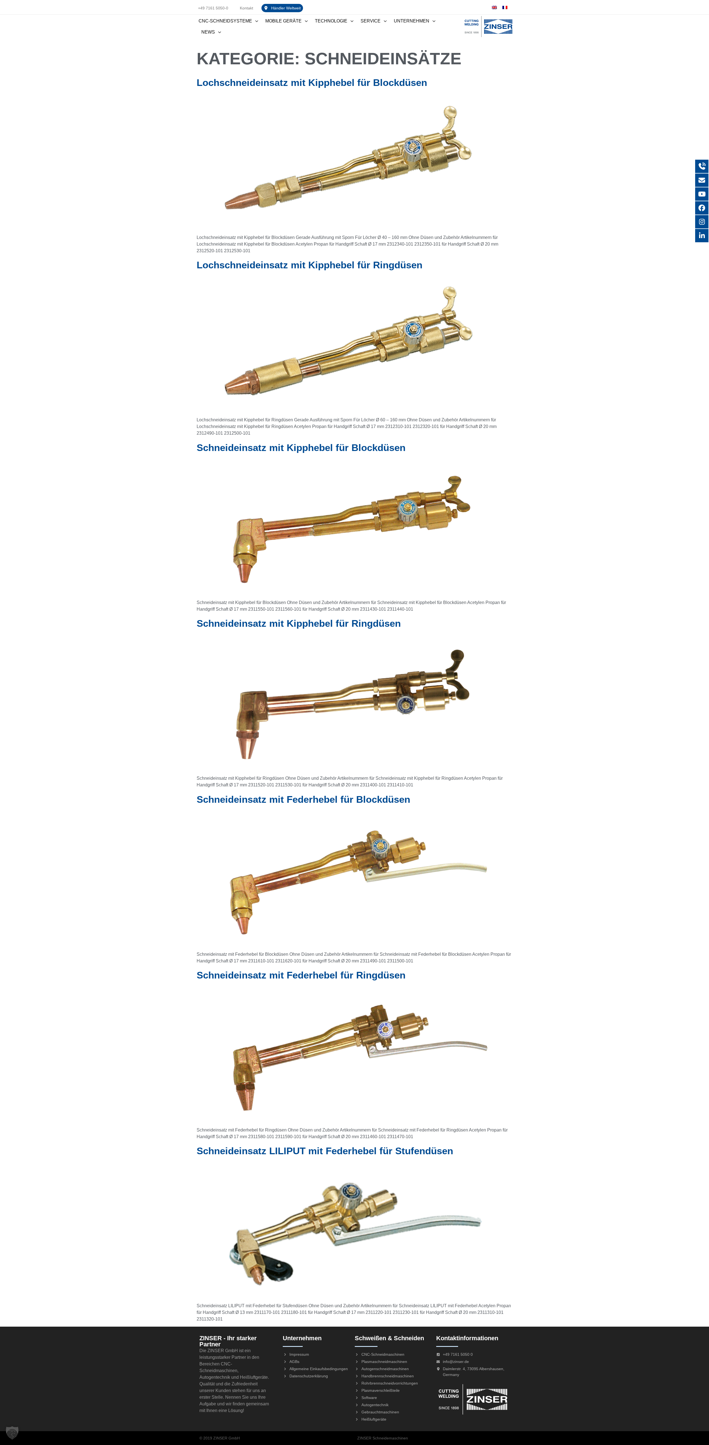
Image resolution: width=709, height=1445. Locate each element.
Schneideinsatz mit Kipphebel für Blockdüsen (301, 447)
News (208, 32)
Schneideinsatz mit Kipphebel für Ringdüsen (299, 623)
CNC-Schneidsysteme (225, 21)
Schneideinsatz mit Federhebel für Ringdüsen (301, 975)
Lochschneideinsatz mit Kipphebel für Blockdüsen (312, 82)
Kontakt (246, 8)
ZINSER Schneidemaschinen (382, 1438)
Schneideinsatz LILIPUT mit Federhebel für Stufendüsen (325, 1150)
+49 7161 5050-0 (213, 8)
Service (371, 21)
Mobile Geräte (283, 21)
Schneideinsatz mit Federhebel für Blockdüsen (303, 799)
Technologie (331, 21)
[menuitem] (494, 7)
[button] (12, 1433)
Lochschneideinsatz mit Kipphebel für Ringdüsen (309, 264)
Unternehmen (411, 21)
